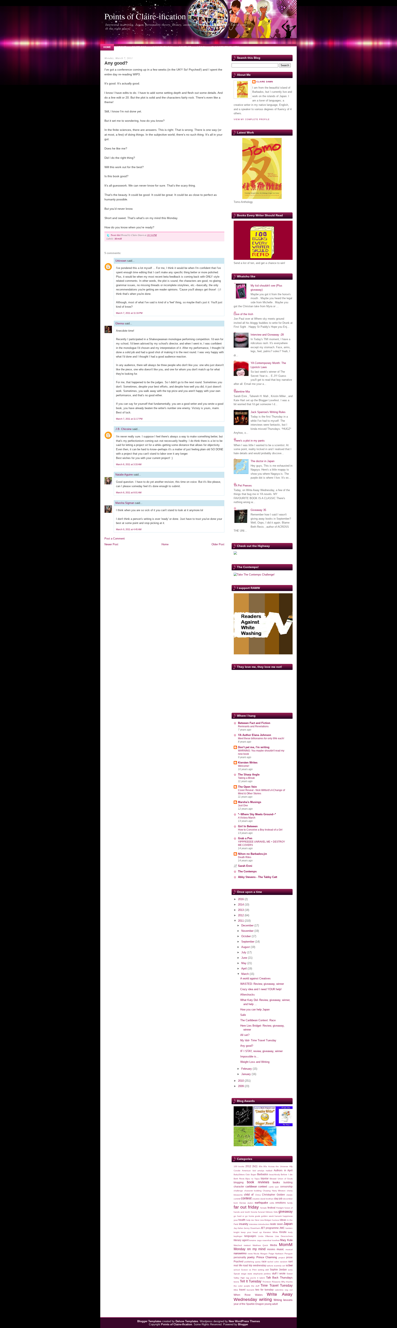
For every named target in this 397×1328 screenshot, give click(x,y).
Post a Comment (114, 538)
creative (256, 1199)
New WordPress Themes (244, 1321)
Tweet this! (116, 235)
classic (289, 1195)
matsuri (247, 1245)
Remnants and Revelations (253, 726)
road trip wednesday (254, 1265)
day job (278, 1198)
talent (262, 1278)
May (244, 963)
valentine (279, 1290)
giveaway (286, 1211)
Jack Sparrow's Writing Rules (268, 412)
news (250, 1253)
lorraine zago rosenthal (260, 1240)
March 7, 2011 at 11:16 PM (129, 313)
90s (265, 1166)
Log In (201, 47)
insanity (243, 1224)
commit (237, 1199)
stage (243, 1274)
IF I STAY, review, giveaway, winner (261, 1051)
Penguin (289, 1253)
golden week (267, 1216)
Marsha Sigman (124, 502)
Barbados (262, 1174)
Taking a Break (246, 778)
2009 (241, 1086)
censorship (286, 1186)
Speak (237, 1274)
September (248, 941)
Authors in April (283, 1170)
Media (273, 1245)
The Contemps (247, 871)
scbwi (289, 1265)
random (283, 1262)
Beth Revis (239, 1179)
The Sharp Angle (248, 774)
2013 (241, 909)
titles (236, 1290)
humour (275, 1220)
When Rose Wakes (248, 1294)
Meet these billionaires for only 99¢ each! (261, 738)
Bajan (253, 1174)
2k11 (255, 1166)
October (246, 936)
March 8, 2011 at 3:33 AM (128, 464)
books (276, 1182)
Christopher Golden (273, 1194)
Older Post (218, 544)
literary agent (241, 1240)
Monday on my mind (250, 1249)
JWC (282, 1228)
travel (242, 1289)
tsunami (250, 1290)
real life (238, 1265)
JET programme (270, 1228)
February (247, 1068)
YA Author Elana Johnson (254, 735)
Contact (185, 47)
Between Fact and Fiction (254, 723)
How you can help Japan (255, 1009)
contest (246, 1198)
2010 (241, 1080)
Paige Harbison (276, 1253)
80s (260, 1166)
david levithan (267, 1199)
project (282, 1257)
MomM (118, 238)
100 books (239, 1166)
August (246, 947)
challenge (238, 1191)
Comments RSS (162, 47)
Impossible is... (249, 1056)
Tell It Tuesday (250, 1281)
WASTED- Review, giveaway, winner (262, 983)
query (258, 1262)
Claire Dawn (264, 82)
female (263, 1208)
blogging (239, 1182)
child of (249, 1194)
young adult (271, 1304)
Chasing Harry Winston (274, 1191)
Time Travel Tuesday (277, 1285)
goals (257, 1216)
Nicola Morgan (261, 1253)
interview (253, 1224)
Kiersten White (270, 1232)
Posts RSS (139, 47)
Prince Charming (266, 1257)
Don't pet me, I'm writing (253, 747)
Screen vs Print (249, 1270)
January (246, 1074)
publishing (249, 1262)
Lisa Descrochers (284, 1236)
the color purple (242, 1286)
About (121, 47)
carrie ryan (274, 1187)
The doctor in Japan (262, 461)
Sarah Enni (245, 865)
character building (253, 1191)
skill (267, 1270)
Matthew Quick (260, 1245)
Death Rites (244, 857)
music (280, 1249)
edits (272, 1203)
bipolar (265, 1178)
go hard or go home (244, 1216)
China (258, 1195)
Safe (243, 1014)
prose (289, 1257)
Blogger (243, 1324)
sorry (290, 1270)
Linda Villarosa (265, 1236)
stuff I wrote (279, 1273)
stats (250, 1274)
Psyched (238, 1261)
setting (261, 1270)
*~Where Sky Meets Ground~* (257, 814)
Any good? (116, 63)
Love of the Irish (243, 314)
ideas (283, 1219)
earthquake (261, 1202)
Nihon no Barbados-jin (252, 853)
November (247, 930)
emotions (280, 1202)
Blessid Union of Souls (281, 1179)
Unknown (120, 260)
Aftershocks (247, 994)
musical (289, 1249)
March (245, 973)
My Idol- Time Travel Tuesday (258, 1040)
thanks (289, 1282)
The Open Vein (247, 786)
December (247, 925)
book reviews (258, 1182)
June (244, 957)
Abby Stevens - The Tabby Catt (257, 877)
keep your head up (251, 1232)
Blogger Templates (225, 47)
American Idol (249, 1170)
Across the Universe (278, 1166)
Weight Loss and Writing (254, 1061)
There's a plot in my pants (249, 440)
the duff (255, 1286)
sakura (270, 1265)
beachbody (274, 1174)
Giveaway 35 (258, 510)
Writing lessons (283, 1300)
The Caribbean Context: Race (258, 1020)
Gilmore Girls (271, 1212)
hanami (278, 1216)
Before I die (287, 1174)
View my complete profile (252, 119)
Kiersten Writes (247, 762)
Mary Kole (286, 1240)
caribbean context (256, 1186)
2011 (241, 920)
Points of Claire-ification (145, 16)
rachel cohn (273, 1262)
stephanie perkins (262, 1274)
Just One (243, 805)
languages (250, 1236)
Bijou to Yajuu (252, 1179)
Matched (238, 1245)
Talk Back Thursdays (279, 1277)
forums (254, 1212)
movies (271, 1249)
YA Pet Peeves (243, 485)
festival (271, 1207)
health (241, 1219)
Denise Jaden (246, 1203)
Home (107, 47)
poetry (251, 1257)
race (264, 1261)
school (237, 1270)
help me (250, 1220)
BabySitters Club (242, 1174)
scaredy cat (279, 1265)
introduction (263, 1224)
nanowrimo (240, 1253)
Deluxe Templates (187, 1321)
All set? (244, 1035)
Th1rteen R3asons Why (273, 1282)
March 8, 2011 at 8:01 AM (128, 492)
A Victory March (246, 817)
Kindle (283, 1232)
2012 (241, 915)
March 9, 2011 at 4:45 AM (128, 529)
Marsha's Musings (249, 802)
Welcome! (243, 766)
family (290, 1203)
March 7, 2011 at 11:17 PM (129, 419)
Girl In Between (248, 826)
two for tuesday (264, 1289)
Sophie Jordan (278, 1269)
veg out (289, 1290)
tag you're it (252, 1278)
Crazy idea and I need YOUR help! (261, 989)
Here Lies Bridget (263, 1220)
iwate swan (276, 1224)
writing (265, 1299)
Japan (288, 1224)
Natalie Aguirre (124, 474)
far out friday (246, 1207)
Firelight (280, 1208)
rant (290, 1261)
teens (236, 1282)
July (244, 952)
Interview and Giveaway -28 (267, 334)
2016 (241, 899)
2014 (241, 904)
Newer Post (111, 544)
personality (240, 1257)
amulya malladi (264, 1170)
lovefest (276, 1240)
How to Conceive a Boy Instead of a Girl (260, 829)
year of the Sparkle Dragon (249, 1304)
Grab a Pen (245, 838)
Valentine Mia (242, 391)
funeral (261, 1212)
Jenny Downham (252, 1228)
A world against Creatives (255, 978)
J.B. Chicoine (123, 429)
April (244, 968)
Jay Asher (238, 1228)
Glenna (120, 323)
